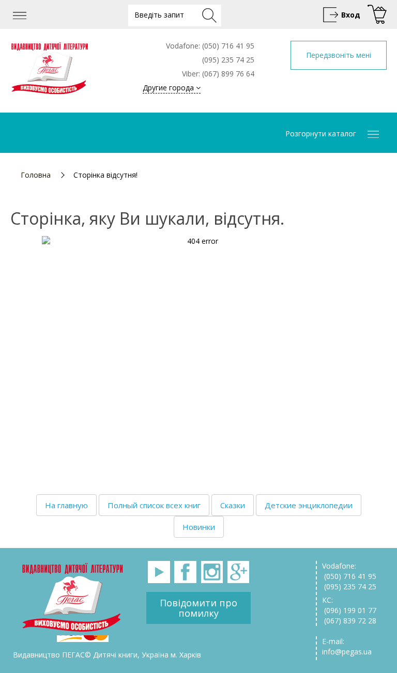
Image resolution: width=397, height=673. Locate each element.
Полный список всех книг (154, 505)
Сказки (232, 505)
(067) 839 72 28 (349, 620)
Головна (36, 175)
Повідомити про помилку (198, 608)
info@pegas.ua (347, 651)
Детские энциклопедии (309, 505)
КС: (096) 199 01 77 (349, 605)
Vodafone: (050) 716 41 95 (349, 571)
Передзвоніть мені (338, 55)
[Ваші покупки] (376, 15)
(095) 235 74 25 (349, 586)
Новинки (198, 527)
